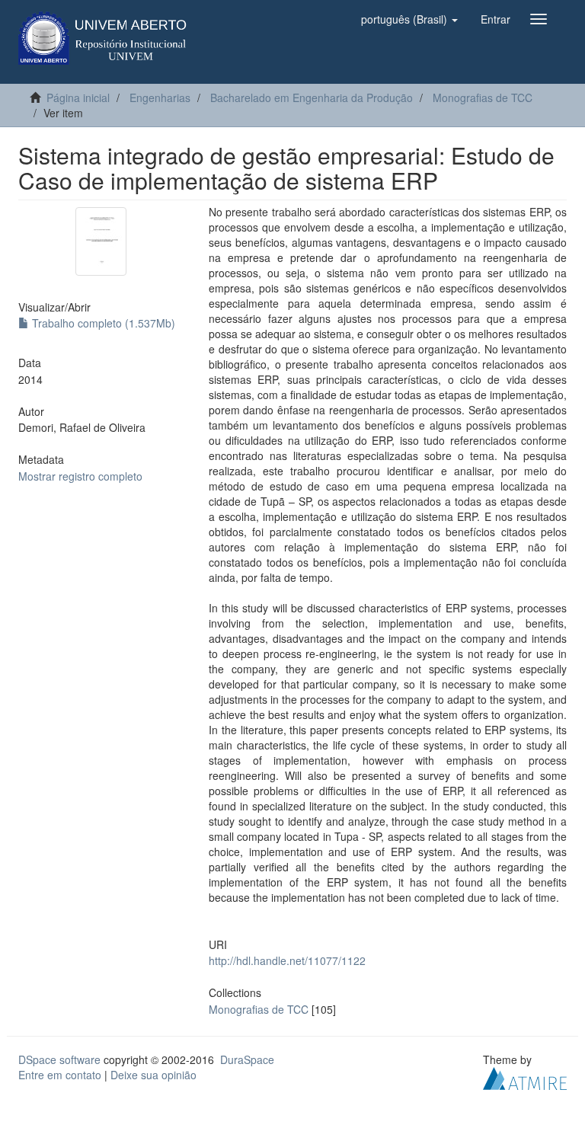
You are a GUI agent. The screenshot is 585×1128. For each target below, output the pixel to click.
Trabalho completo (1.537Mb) (102, 323)
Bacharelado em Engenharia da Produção (311, 97)
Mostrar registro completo (80, 476)
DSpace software (59, 1059)
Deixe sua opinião (153, 1074)
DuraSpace (247, 1059)
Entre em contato (59, 1074)
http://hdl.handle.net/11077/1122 (287, 960)
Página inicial (78, 97)
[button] (409, 19)
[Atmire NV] (525, 1076)
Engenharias (159, 97)
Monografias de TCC (482, 97)
